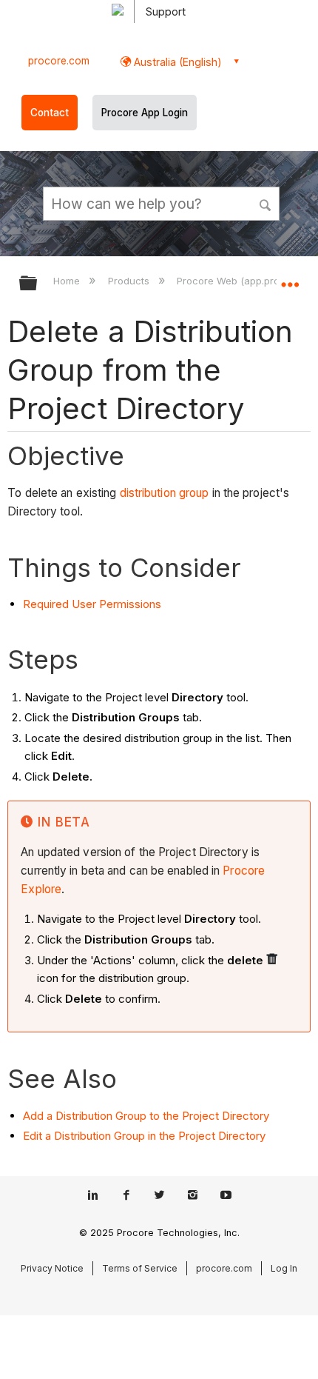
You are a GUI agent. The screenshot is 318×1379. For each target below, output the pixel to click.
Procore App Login (144, 112)
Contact (49, 112)
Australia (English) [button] (176, 62)
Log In (284, 1268)
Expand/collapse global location (290, 278)
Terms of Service (139, 1268)
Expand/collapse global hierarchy (37, 284)
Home (68, 281)
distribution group (164, 493)
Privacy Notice (52, 1268)
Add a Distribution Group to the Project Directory (146, 1116)
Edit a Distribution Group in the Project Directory (144, 1136)
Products (130, 281)
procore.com (58, 61)
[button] (266, 203)
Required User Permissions (92, 604)
